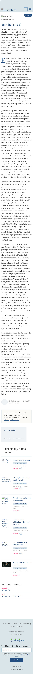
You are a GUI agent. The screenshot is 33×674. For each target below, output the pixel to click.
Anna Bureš (16, 466)
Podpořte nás (25, 623)
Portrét (4, 588)
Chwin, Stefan (7, 590)
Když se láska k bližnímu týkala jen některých (21, 522)
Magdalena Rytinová (18, 506)
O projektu (7, 623)
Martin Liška (16, 530)
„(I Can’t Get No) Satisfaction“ (20, 543)
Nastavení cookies (16, 634)
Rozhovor (16, 510)
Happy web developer (18, 669)
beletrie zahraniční (20, 463)
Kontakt (20, 626)
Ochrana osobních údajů (16, 631)
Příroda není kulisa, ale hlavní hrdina (22, 499)
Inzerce (12, 626)
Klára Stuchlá (16, 551)
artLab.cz (18, 666)
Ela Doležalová (17, 486)
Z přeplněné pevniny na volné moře (22, 563)
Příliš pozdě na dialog (21, 460)
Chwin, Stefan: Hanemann (12, 596)
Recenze (15, 468)
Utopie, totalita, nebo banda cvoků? (21, 479)
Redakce (15, 623)
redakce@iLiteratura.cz (11, 420)
